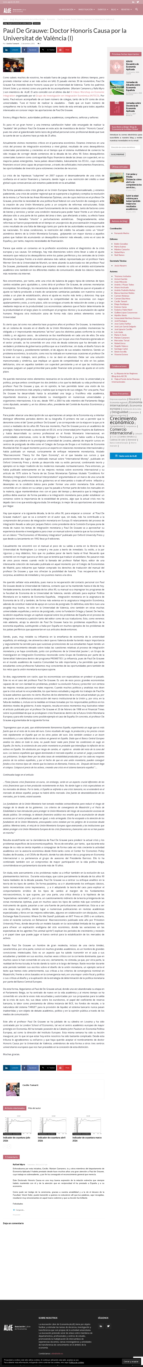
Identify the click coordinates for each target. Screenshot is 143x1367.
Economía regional (118, 402)
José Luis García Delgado (125, 326)
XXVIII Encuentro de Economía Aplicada (132, 65)
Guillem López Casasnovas (125, 312)
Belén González (121, 244)
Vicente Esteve (121, 354)
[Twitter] (138, 2)
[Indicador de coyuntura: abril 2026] (54, 1124)
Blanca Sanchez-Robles (124, 293)
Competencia (131, 426)
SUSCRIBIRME (117, 154)
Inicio (5, 19)
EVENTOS (102, 9)
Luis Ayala (118, 332)
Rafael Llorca (119, 343)
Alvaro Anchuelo (121, 287)
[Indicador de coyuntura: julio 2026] (19, 1124)
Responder (16, 1215)
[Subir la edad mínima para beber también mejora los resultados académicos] (117, 199)
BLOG (113, 9)
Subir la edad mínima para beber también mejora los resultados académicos (133, 202)
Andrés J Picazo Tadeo (124, 284)
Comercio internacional (121, 431)
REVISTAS (125, 9)
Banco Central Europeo (119, 443)
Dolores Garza (120, 307)
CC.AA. (114, 437)
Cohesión (138, 434)
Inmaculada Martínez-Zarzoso (127, 318)
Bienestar (132, 439)
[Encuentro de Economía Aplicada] (117, 67)
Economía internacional (126, 403)
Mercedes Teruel (121, 340)
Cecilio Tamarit (12, 43)
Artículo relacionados (15, 1108)
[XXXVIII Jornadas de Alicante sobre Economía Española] (117, 88)
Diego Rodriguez (121, 304)
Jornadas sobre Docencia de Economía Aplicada (133, 107)
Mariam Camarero (122, 337)
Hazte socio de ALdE (128, 456)
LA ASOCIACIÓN (66, 9)
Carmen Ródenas (121, 296)
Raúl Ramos (119, 255)
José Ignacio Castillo (123, 329)
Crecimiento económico (12, 1134)
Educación (134, 399)
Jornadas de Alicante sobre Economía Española (133, 86)
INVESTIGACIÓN (85, 9)
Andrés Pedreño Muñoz (124, 290)
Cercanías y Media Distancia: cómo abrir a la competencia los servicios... (134, 181)
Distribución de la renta (132, 409)
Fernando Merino (121, 233)
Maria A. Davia (120, 335)
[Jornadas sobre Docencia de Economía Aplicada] (117, 108)
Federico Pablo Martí (123, 310)
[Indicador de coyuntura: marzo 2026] (88, 1124)
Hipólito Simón (120, 315)
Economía (51, 19)
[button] (136, 9)
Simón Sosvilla (120, 351)
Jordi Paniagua (120, 321)
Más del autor (34, 1108)
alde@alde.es (57, 1353)
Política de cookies (76, 1362)
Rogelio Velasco (121, 346)
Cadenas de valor (118, 439)
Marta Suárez (120, 246)
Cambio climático (127, 436)
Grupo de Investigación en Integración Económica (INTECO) (67, 95)
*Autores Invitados (122, 276)
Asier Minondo (120, 282)
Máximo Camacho (122, 249)
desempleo (134, 412)
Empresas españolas (118, 399)
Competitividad (116, 426)
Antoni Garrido (120, 279)
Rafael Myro (19, 1164)
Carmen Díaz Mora (122, 298)
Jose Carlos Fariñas (122, 323)
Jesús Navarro (120, 265)
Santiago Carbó (121, 349)
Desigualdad (120, 412)
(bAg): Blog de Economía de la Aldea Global (27, 19)
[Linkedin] (133, 2)
